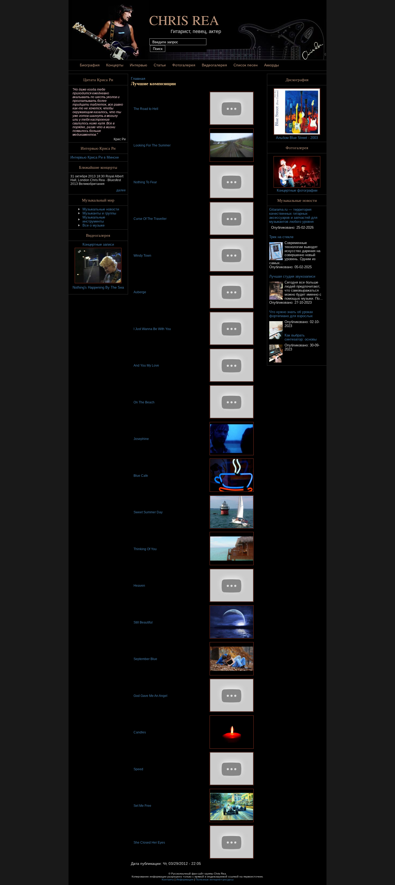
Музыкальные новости (100, 209)
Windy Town (142, 255)
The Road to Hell (146, 109)
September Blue (145, 659)
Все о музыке (93, 225)
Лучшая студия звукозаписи (292, 276)
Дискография (297, 79)
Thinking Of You (145, 549)
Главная (138, 78)
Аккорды (271, 65)
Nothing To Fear (145, 182)
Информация (184, 879)
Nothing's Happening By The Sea (98, 287)
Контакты (168, 879)
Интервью (138, 65)
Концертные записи (98, 244)
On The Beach (144, 402)
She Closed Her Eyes (149, 842)
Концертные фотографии (297, 190)
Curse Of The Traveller (150, 219)
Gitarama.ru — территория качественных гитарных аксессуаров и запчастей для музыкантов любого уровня (293, 215)
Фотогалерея (183, 65)
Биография (90, 65)
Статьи (160, 65)
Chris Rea (184, 20)
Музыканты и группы (99, 213)
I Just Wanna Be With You (152, 329)
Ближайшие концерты (98, 167)
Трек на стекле (281, 237)
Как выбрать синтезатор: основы (301, 337)
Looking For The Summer (152, 145)
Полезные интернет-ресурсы (215, 879)
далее (121, 190)
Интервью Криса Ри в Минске (94, 157)
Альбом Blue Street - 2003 (297, 138)
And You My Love (146, 365)
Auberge (140, 292)
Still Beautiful (143, 622)
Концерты (114, 65)
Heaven (139, 585)
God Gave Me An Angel (150, 696)
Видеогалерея (214, 65)
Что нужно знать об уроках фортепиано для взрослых (291, 314)
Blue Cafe (141, 476)
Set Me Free (142, 806)
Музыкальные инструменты (93, 219)
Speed (138, 769)
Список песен (246, 65)
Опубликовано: (283, 227)
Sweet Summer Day (148, 512)
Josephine (141, 439)
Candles (140, 732)
